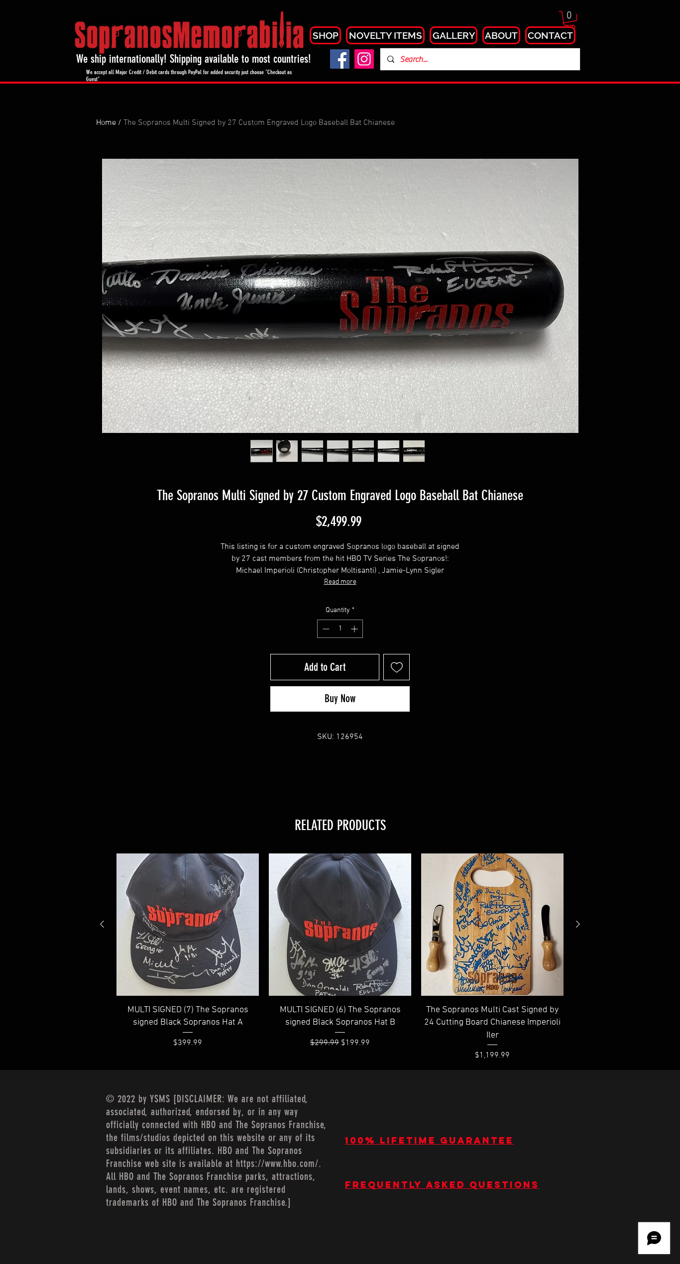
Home (106, 123)
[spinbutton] (340, 628)
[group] (340, 957)
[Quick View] (187, 924)
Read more (340, 582)
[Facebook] (339, 59)
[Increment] (355, 628)
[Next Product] (578, 924)
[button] (569, 20)
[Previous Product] (102, 924)
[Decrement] (325, 628)
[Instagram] (364, 59)
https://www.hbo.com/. (279, 1163)
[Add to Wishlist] (396, 667)
